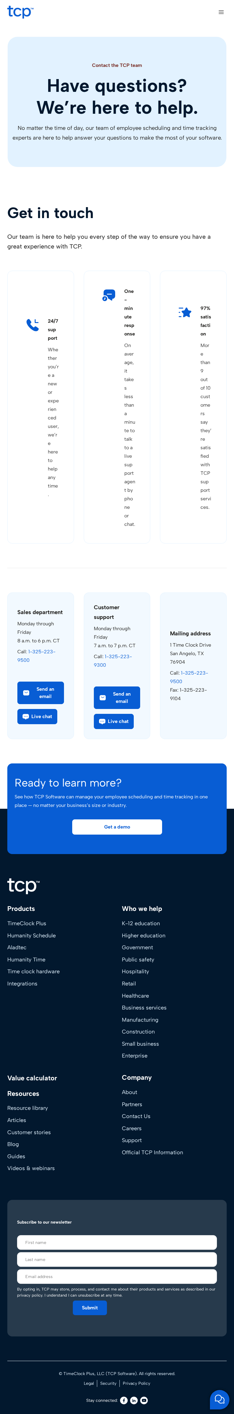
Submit (90, 1308)
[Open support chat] (219, 1399)
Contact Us (136, 1116)
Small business (140, 1044)
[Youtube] (144, 1400)
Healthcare (135, 995)
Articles (16, 1120)
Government (137, 947)
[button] (37, 716)
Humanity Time (26, 959)
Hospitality (135, 971)
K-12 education (141, 923)
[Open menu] (221, 12)
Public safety (138, 959)
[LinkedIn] (134, 1400)
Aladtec (17, 947)
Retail (129, 983)
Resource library (27, 1108)
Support (132, 1140)
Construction (138, 1031)
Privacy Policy (136, 1383)
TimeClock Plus (26, 923)
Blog (13, 1144)
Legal (89, 1383)
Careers (132, 1128)
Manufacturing (140, 1019)
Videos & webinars (31, 1168)
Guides (16, 1156)
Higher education (143, 935)
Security (108, 1383)
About (129, 1092)
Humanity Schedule (31, 935)
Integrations (22, 983)
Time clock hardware (33, 971)
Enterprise (134, 1055)
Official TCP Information (152, 1152)
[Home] (23, 886)
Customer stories (29, 1132)
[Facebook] (124, 1400)
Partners (132, 1104)
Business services (144, 1007)
